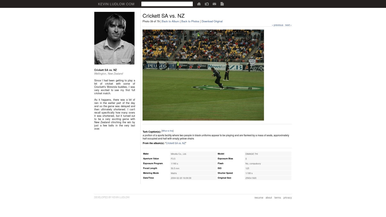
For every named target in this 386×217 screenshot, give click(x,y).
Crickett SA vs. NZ (175, 143)
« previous (277, 25)
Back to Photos (190, 21)
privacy (287, 197)
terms (277, 197)
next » (288, 25)
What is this (167, 130)
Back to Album (170, 21)
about (269, 197)
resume (259, 197)
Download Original (212, 21)
